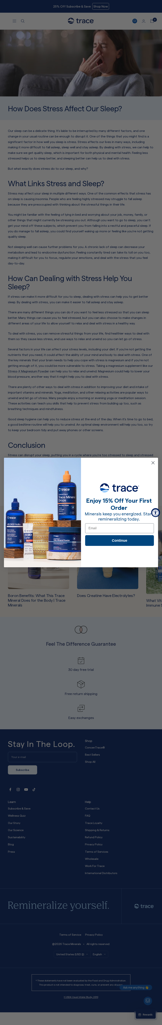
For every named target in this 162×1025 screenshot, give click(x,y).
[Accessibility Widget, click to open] (155, 512)
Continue (119, 541)
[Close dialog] (153, 462)
